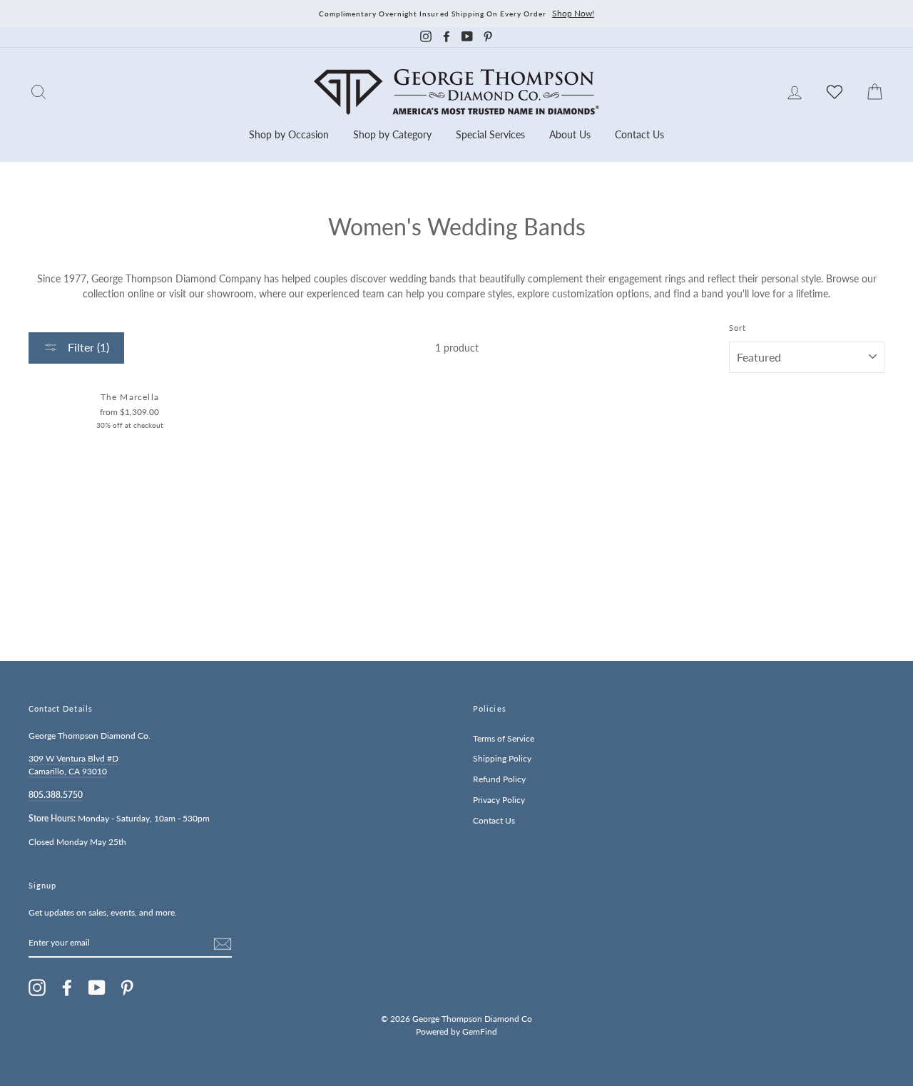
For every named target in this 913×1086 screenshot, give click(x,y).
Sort (737, 328)
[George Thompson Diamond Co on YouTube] (97, 987)
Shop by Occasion (289, 134)
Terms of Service (503, 738)
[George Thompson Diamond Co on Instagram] (37, 987)
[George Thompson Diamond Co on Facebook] (67, 987)
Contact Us (639, 134)
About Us (570, 134)
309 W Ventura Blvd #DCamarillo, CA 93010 (73, 765)
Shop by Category (392, 134)
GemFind (479, 1031)
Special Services (490, 134)
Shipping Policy (502, 758)
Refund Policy (499, 779)
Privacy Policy (499, 799)
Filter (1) (87, 347)
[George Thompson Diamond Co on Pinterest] (127, 987)
